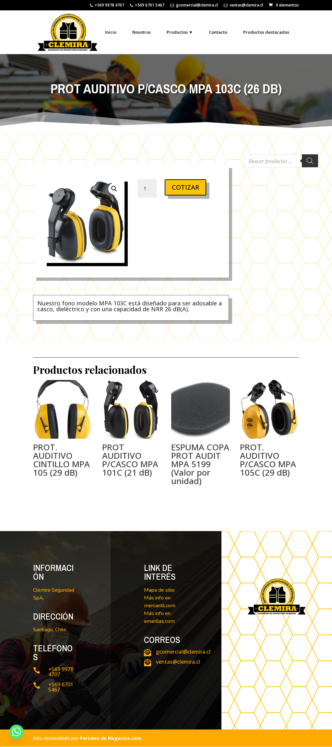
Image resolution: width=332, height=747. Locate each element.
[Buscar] (310, 160)
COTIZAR (185, 187)
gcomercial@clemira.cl (197, 5)
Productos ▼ (180, 32)
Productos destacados (266, 32)
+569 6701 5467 (149, 5)
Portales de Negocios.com (110, 738)
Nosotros (141, 32)
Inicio (110, 32)
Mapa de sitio (159, 590)
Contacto (218, 32)
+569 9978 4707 (109, 5)
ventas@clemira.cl (246, 5)
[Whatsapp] (16, 732)
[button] (114, 189)
